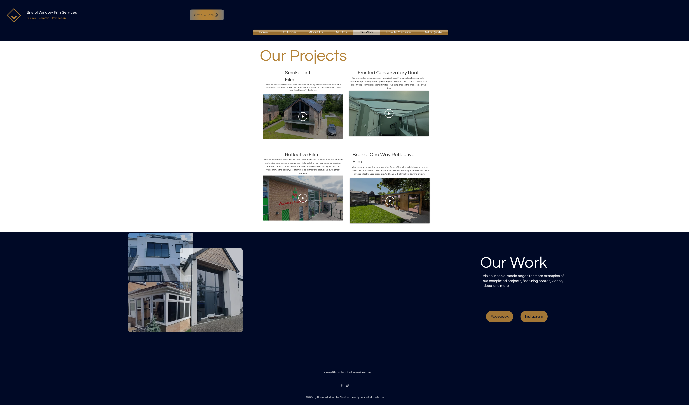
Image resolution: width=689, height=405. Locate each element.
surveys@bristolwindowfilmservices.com (347, 372)
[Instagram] (347, 385)
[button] (341, 32)
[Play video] (302, 116)
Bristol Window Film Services (52, 12)
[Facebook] (342, 385)
